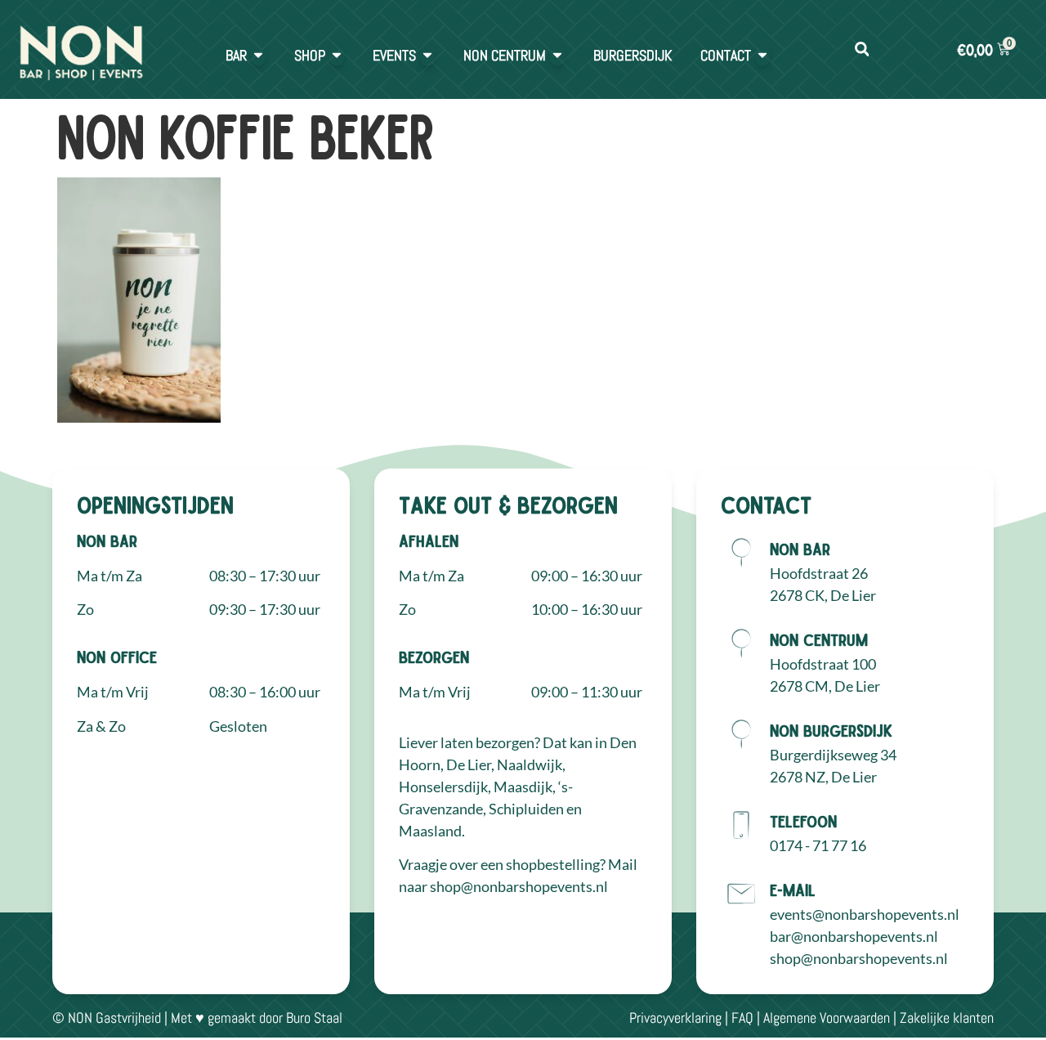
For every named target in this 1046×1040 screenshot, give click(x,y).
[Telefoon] (741, 825)
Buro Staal (314, 1017)
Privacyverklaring (675, 1017)
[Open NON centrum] (557, 55)
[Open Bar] (258, 55)
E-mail (793, 890)
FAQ (742, 1017)
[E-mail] (741, 893)
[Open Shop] (336, 55)
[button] (861, 49)
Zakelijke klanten (947, 1017)
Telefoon (803, 821)
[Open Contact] (762, 55)
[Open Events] (427, 55)
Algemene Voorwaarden (826, 1017)
